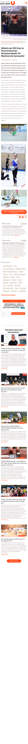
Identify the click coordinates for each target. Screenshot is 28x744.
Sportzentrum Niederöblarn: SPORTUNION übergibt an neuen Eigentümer (12, 428)
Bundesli (21, 271)
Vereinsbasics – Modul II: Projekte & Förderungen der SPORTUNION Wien (13, 305)
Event (10, 274)
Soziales (20, 282)
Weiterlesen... (16, 257)
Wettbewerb (14, 291)
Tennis (16, 288)
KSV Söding (5, 277)
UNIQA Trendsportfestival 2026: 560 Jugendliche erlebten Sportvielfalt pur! (13, 501)
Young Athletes (22, 291)
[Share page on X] (25, 217)
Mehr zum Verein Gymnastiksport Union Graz (14, 212)
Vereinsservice (6, 291)
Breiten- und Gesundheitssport (10, 271)
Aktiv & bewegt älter (7, 266)
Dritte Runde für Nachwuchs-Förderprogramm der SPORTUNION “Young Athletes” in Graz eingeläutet (13, 243)
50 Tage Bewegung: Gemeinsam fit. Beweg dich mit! (13, 540)
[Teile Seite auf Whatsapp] (20, 217)
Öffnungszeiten (6, 280)
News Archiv (14, 561)
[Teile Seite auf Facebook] (22, 217)
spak (4, 285)
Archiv (15, 266)
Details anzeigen (18, 313)
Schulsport (5, 282)
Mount (18, 277)
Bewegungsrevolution (20, 268)
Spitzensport (10, 285)
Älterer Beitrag (7, 240)
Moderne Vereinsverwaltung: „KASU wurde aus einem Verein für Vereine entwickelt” (13, 350)
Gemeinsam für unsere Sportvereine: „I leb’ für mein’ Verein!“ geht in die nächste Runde (12, 226)
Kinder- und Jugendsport (19, 274)
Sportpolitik (17, 285)
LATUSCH (12, 277)
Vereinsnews (14, 59)
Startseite (3, 41)
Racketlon (14, 280)
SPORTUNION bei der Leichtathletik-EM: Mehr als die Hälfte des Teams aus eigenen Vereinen (14, 463)
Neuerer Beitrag (7, 223)
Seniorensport (13, 282)
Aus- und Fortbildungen (8, 268)
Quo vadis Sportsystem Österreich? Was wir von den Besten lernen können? (13, 389)
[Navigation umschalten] (26, 3)
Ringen (19, 280)
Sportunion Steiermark (16, 41)
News (8, 41)
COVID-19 (5, 274)
